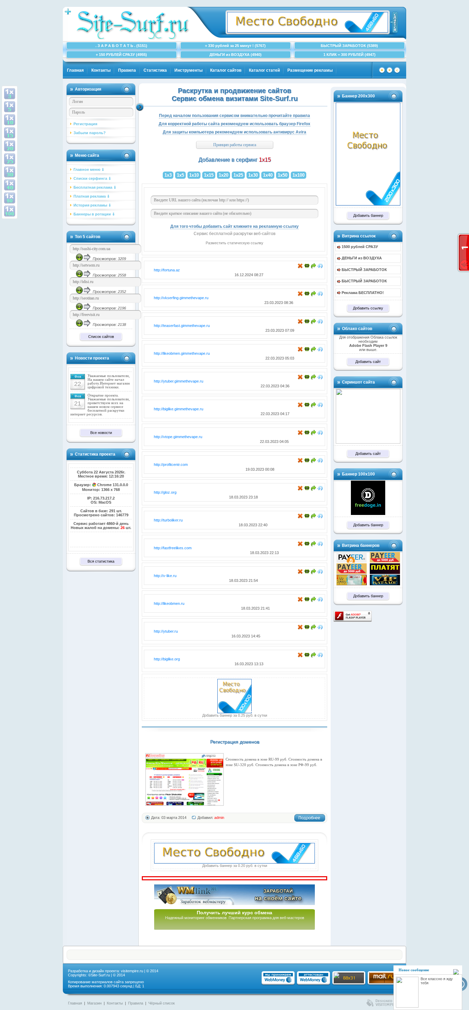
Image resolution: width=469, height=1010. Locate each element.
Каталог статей (264, 70)
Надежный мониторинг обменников (196, 918)
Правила (127, 70)
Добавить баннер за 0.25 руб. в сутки (234, 715)
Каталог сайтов (225, 70)
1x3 (168, 175)
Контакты (101, 70)
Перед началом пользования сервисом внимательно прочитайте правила (234, 115)
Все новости (101, 433)
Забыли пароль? (89, 133)
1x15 (209, 175)
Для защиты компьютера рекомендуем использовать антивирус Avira (234, 132)
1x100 (299, 175)
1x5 (180, 175)
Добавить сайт (368, 362)
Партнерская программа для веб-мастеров (266, 918)
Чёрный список (161, 1003)
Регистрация (85, 124)
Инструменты (188, 70)
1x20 (223, 175)
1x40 (268, 175)
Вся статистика (101, 561)
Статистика (155, 70)
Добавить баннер (368, 215)
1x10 (194, 175)
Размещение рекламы (310, 70)
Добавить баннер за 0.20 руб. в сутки (234, 866)
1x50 (282, 175)
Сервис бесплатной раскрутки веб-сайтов (234, 233)
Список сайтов (101, 336)
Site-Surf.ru (100, 975)
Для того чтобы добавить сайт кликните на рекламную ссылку (234, 226)
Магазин (94, 1003)
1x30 (253, 175)
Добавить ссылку (368, 308)
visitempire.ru (132, 971)
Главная (75, 70)
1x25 (238, 175)
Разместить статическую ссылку (234, 243)
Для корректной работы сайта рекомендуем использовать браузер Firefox (234, 123)
